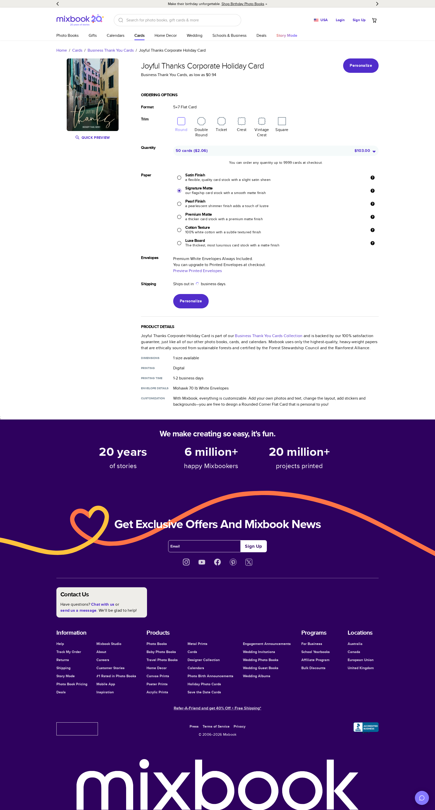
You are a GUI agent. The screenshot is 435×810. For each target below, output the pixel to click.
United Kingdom (361, 667)
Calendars (115, 35)
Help (60, 643)
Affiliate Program (315, 659)
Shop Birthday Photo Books (243, 3)
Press (194, 726)
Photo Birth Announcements (210, 675)
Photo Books (67, 35)
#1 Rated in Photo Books (116, 675)
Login (340, 19)
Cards (139, 35)
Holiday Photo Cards (204, 684)
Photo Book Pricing (71, 684)
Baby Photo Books (161, 651)
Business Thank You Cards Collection (268, 336)
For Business (311, 643)
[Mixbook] (80, 20)
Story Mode (65, 675)
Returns (62, 659)
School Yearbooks (315, 651)
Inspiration (105, 692)
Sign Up (359, 19)
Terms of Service (216, 726)
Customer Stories (110, 667)
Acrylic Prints (157, 692)
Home (61, 50)
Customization (153, 398)
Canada (354, 651)
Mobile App (105, 684)
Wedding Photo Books (260, 659)
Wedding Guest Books (260, 667)
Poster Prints (157, 684)
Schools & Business (229, 35)
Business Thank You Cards (111, 50)
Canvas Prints (158, 675)
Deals (261, 35)
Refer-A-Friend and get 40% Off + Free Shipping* (217, 708)
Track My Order (68, 651)
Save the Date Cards (204, 692)
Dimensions (150, 358)
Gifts (93, 35)
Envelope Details (154, 388)
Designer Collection (204, 659)
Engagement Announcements (267, 643)
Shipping (63, 667)
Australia (355, 643)
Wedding (194, 35)
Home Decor (166, 35)
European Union (361, 659)
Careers (102, 659)
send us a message (78, 610)
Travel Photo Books (162, 659)
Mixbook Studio (108, 643)
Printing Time (151, 378)
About (101, 651)
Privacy (239, 726)
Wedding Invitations (259, 651)
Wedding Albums (256, 675)
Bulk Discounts (313, 667)
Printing (148, 368)
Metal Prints (197, 643)
